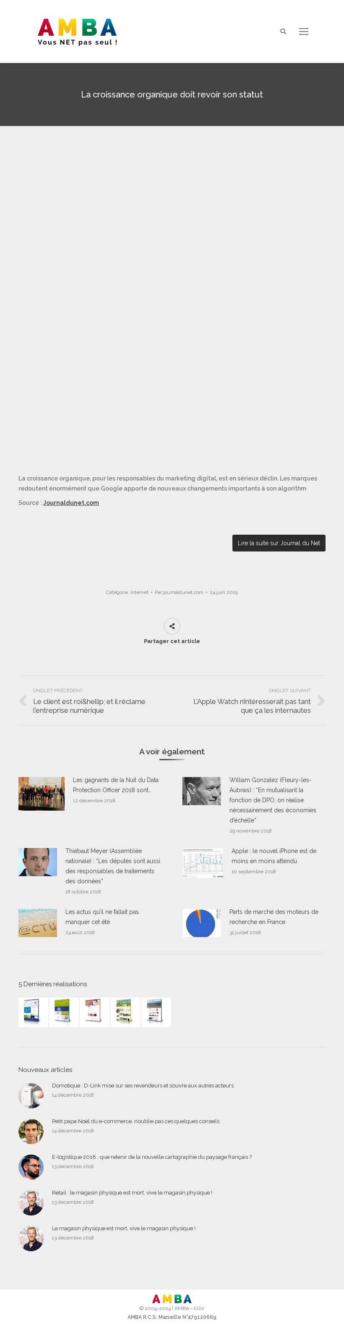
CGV (199, 1308)
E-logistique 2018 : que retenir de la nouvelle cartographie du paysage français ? (152, 1157)
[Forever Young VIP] (126, 1013)
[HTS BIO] (64, 1013)
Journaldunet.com (71, 502)
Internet (139, 592)
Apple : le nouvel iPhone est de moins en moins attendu (274, 856)
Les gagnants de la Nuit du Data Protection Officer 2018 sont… (116, 785)
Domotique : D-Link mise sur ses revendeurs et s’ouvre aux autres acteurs (143, 1085)
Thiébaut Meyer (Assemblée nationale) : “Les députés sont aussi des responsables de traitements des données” (112, 866)
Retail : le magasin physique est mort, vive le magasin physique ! (132, 1192)
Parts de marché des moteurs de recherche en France (273, 917)
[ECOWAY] (33, 1013)
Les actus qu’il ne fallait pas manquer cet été (102, 917)
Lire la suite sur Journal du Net (279, 543)
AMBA (182, 1308)
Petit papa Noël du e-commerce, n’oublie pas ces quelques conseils (135, 1121)
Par (179, 592)
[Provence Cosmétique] (95, 1013)
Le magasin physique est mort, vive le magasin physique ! (123, 1228)
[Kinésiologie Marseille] (156, 1013)
